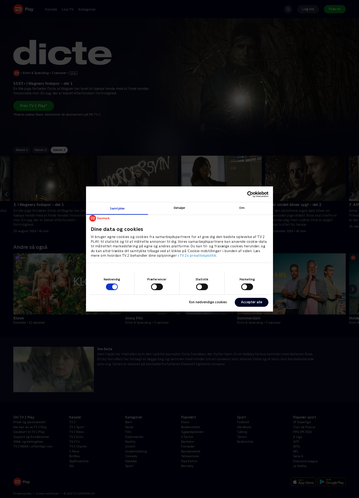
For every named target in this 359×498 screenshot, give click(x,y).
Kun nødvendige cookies (208, 302)
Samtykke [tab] (117, 208)
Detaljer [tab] (180, 208)
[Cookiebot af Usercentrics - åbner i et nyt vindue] (250, 194)
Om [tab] (242, 208)
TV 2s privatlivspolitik (198, 256)
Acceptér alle (251, 302)
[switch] (157, 287)
